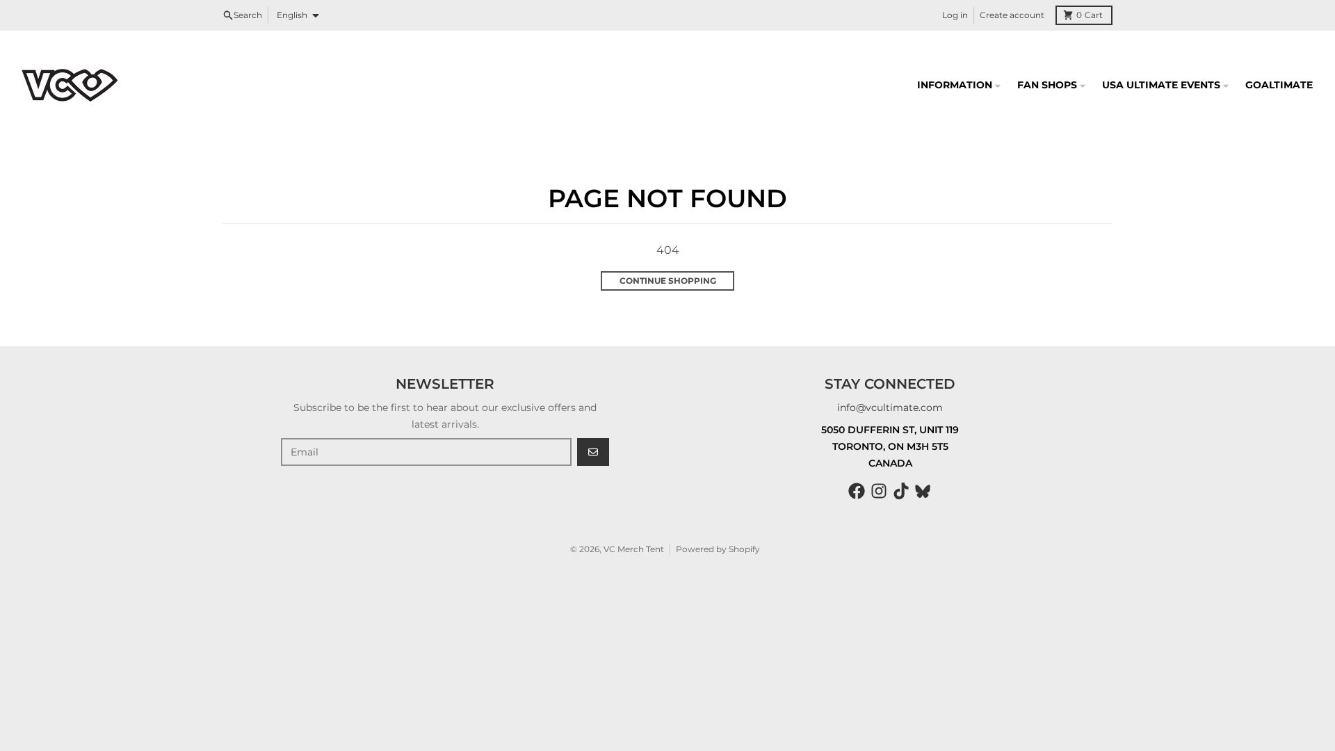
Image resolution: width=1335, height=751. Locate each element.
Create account (1012, 15)
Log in (955, 15)
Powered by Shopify (718, 549)
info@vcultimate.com (890, 407)
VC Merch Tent (634, 549)
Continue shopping (668, 280)
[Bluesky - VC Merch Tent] (923, 491)
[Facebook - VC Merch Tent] (856, 491)
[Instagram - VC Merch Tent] (879, 491)
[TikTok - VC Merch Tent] (901, 491)
